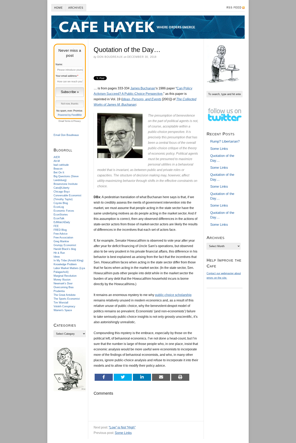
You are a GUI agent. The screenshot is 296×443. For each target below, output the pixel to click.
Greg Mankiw (61, 241)
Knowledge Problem (65, 264)
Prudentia (59, 291)
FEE (56, 226)
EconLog (59, 206)
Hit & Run (59, 252)
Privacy (77, 121)
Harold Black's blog (65, 248)
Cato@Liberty (61, 187)
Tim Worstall (61, 302)
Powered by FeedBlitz (70, 115)
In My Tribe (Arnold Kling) (68, 260)
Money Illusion (62, 279)
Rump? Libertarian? (225, 141)
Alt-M (57, 161)
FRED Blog (60, 229)
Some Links (123, 433)
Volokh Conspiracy (64, 306)
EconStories (61, 214)
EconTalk (59, 218)
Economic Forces (64, 210)
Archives (75, 7)
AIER (57, 157)
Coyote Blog (61, 203)
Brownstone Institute (66, 183)
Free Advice (60, 233)
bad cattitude (61, 164)
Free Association (63, 237)
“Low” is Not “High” (122, 427)
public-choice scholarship (173, 295)
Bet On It (59, 172)
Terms (67, 121)
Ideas (57, 256)
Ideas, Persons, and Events (141, 99)
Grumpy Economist (65, 245)
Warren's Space (63, 310)
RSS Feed (234, 7)
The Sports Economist (67, 298)
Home (58, 7)
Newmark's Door (63, 283)
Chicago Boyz (62, 191)
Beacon (58, 168)
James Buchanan (142, 88)
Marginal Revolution (65, 275)
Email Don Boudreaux (66, 135)
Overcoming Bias (64, 287)
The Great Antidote (65, 294)
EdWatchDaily (62, 222)
